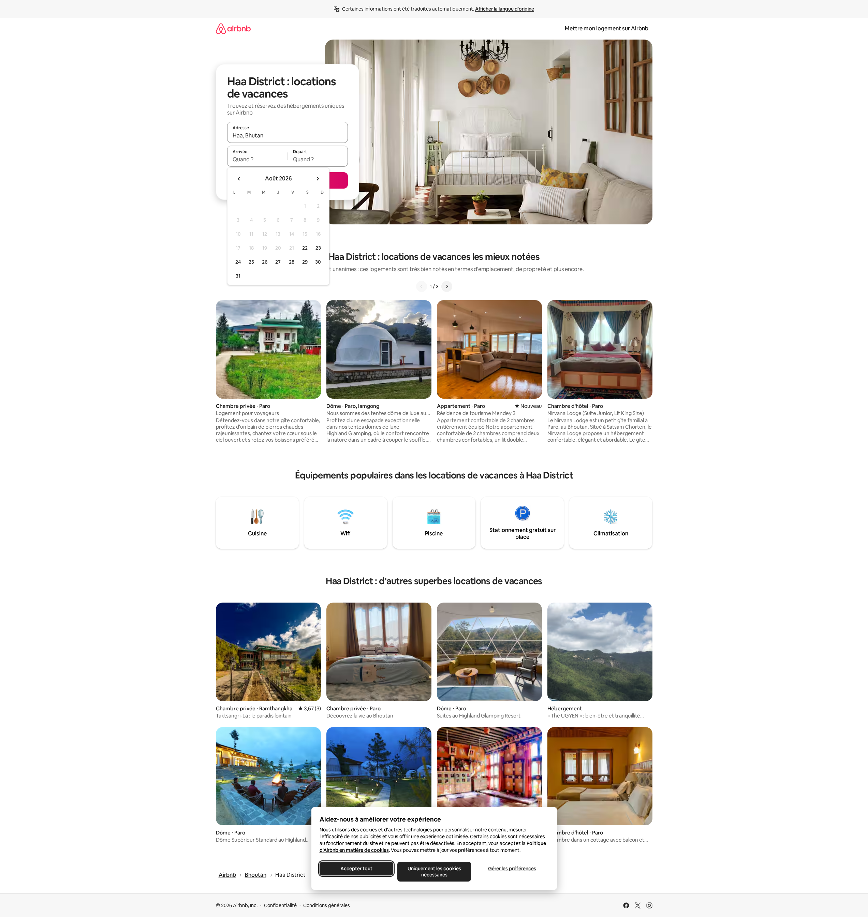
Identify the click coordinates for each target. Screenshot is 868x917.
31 (238, 276)
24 (238, 262)
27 (278, 262)
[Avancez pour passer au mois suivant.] (317, 179)
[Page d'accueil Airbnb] (233, 28)
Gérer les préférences (512, 869)
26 (264, 262)
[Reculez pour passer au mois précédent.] (239, 179)
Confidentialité (280, 905)
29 (305, 262)
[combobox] (287, 135)
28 (291, 262)
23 (318, 248)
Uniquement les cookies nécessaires (434, 872)
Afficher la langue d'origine (504, 9)
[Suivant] (446, 286)
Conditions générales (326, 905)
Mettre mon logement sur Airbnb (606, 28)
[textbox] (257, 159)
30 (318, 262)
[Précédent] (421, 286)
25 (251, 262)
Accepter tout (356, 869)
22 (305, 248)
